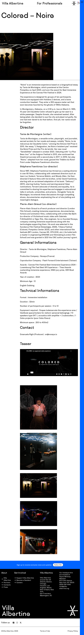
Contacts (7, 585)
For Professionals (49, 3)
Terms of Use (45, 631)
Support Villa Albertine (25, 578)
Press (6, 587)
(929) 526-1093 (65, 584)
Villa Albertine (12, 3)
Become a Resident (23, 580)
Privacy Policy (73, 631)
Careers (19, 582)
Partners (7, 582)
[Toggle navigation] (82, 2)
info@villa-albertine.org (64, 587)
